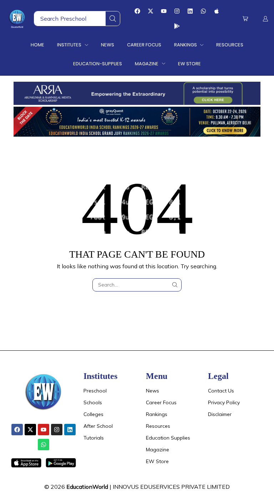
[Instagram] (177, 11)
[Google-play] (177, 26)
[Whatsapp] (203, 11)
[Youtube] (163, 11)
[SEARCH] (175, 284)
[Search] (113, 18)
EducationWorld (87, 486)
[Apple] (216, 11)
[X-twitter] (150, 11)
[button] (245, 19)
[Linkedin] (190, 11)
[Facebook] (137, 11)
